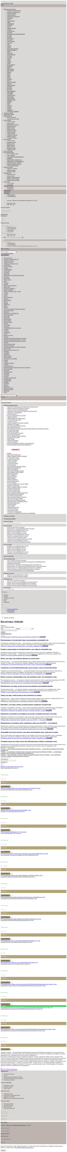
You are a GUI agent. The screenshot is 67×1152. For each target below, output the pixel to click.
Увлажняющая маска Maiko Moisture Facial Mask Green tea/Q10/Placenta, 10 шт (19, 898)
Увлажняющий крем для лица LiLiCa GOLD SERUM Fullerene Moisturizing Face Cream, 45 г (22, 1008)
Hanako (9, 51)
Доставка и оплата (9, 597)
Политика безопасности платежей (13, 1078)
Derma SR (9, 32)
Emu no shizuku (11, 41)
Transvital (9, 105)
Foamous (9, 45)
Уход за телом (7, 139)
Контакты (6, 602)
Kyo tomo (9, 57)
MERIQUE (9, 66)
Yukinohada (10, 110)
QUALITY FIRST (11, 82)
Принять (3, 1150)
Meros (8, 76)
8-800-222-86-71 (11, 194)
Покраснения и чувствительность (15, 161)
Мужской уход (7, 173)
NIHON (9, 78)
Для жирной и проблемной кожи (15, 156)
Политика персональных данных (13, 1077)
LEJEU (9, 60)
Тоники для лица (11, 136)
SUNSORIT (10, 94)
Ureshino (9, 108)
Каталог (6, 336)
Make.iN (9, 67)
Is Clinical (9, 56)
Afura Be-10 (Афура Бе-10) (13, 12)
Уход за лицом (7, 120)
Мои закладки (8, 1106)
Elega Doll (9, 40)
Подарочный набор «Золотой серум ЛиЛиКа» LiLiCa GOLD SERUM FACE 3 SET (19, 855)
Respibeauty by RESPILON (11, 313)
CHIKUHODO (10, 23)
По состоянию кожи (9, 152)
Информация (4, 592)
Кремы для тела (11, 145)
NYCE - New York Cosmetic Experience (14, 309)
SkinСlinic (9, 101)
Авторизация (10, 189)
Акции (6, 596)
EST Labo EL (10, 38)
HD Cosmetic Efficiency (13, 48)
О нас (5, 599)
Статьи (3, 635)
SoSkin (9, 102)
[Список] (1, 765)
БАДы (5, 334)
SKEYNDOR (10, 92)
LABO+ (9, 59)
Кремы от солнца (11, 170)
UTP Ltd (9, 107)
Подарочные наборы (9, 114)
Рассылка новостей (9, 1108)
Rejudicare (9, 88)
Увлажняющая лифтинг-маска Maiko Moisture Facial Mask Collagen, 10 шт (18, 876)
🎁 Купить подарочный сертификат (14, 1098)
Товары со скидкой (8, 113)
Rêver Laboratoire (11, 91)
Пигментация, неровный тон (14, 159)
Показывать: (4, 762)
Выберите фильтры (12, 630)
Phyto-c (9, 80)
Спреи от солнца (11, 171)
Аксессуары (7, 181)
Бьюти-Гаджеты (8, 116)
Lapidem (9, 61)
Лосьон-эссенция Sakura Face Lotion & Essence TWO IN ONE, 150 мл (16, 789)
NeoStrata (9, 79)
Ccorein (9, 26)
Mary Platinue (10, 70)
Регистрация (10, 187)
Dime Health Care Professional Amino (16, 34)
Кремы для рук (10, 143)
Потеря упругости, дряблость (14, 162)
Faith (8, 44)
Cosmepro (9, 29)
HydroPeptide (7, 380)
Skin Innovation (11, 98)
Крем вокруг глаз (11, 126)
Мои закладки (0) (11, 227)
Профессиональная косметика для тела (14, 341)
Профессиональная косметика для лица (15, 339)
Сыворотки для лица (12, 135)
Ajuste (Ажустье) (11, 15)
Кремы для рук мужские (13, 178)
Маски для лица (11, 129)
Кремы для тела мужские (13, 180)
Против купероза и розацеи (14, 164)
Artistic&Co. (10, 18)
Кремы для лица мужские (13, 177)
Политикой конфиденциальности (24, 1147)
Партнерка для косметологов (12, 1095)
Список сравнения (11, 228)
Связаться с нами (8, 1085)
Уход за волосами (8, 151)
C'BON (9, 22)
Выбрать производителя (10, 9)
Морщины (9, 158)
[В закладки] (11, 830)
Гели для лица (10, 123)
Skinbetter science (11, 99)
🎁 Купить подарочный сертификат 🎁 (13, 237)
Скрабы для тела (11, 149)
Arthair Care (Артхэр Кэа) (13, 16)
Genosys (9, 47)
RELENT (9, 83)
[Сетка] (2, 765)
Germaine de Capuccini (10, 377)
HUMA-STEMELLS (12, 50)
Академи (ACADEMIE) (13, 111)
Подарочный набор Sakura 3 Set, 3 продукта (11, 833)
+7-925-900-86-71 (11, 196)
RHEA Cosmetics (11, 85)
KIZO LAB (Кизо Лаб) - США (12, 291)
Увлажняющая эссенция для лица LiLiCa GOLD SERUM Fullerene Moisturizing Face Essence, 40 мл (23, 985)
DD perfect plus (11, 31)
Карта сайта (7, 1088)
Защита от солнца (8, 167)
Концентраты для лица (12, 124)
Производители (8, 1093)
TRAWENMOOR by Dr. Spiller (12, 328)
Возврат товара (8, 1086)
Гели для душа (10, 175)
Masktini (9, 72)
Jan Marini (6, 353)
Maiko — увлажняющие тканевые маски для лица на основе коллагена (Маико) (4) (31, 752)
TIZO (8, 104)
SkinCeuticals (7, 357)
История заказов (8, 1105)
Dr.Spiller (9, 37)
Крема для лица (11, 127)
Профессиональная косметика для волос (15, 338)
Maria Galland (10, 69)
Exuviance (9, 42)
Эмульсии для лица (12, 137)
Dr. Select (9, 35)
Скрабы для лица (11, 132)
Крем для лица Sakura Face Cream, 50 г (9, 768)
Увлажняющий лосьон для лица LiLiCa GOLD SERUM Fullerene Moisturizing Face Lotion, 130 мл (23, 1030)
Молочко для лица (11, 130)
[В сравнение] (12, 830)
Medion (9, 75)
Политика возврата (9, 1079)
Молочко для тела (11, 148)
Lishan (8, 63)
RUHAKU (9, 86)
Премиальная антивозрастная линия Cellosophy (17, 367)
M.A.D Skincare (11, 64)
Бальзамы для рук (11, 142)
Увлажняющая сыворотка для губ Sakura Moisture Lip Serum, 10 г (16, 963)
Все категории (8, 258)
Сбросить (3, 630)
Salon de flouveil (11, 95)
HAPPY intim (7, 379)
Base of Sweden (11, 21)
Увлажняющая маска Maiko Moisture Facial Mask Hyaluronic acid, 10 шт (17, 920)
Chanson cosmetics (11, 28)
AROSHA (6, 373)
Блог (5, 600)
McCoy (9, 73)
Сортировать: (4, 759)
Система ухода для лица (13, 118)
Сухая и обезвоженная (12, 165)
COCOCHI (9, 25)
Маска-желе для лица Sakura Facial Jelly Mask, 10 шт (13, 811)
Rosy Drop (9, 89)
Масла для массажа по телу (11, 350)
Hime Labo (9, 53)
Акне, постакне (11, 155)
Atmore (9, 19)
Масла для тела (11, 146)
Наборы (6, 342)
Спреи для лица (11, 133)
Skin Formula (10, 97)
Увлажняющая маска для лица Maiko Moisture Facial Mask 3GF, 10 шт (17, 942)
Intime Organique (11, 54)
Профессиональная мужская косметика (15, 347)
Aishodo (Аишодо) (11, 13)
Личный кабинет (8, 1103)
